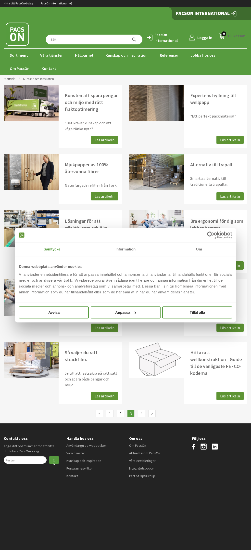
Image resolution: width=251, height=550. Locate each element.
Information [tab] (125, 249)
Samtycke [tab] (52, 249)
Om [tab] (199, 249)
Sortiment (19, 55)
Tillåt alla (197, 312)
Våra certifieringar (142, 460)
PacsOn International (54, 3)
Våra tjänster (51, 55)
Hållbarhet (84, 55)
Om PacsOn (19, 68)
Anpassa (122, 312)
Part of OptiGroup (142, 476)
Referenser (169, 55)
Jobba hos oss (202, 55)
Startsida (9, 78)
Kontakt (49, 68)
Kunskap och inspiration (127, 55)
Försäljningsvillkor (79, 468)
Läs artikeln (104, 139)
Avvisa (54, 312)
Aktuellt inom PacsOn (144, 453)
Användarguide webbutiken (86, 445)
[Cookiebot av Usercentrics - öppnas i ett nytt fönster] (210, 235)
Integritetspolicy (141, 468)
